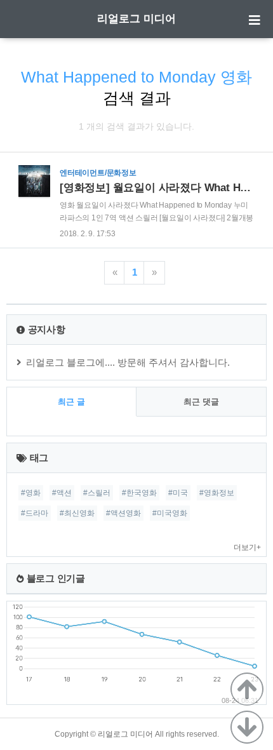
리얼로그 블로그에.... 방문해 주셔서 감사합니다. (128, 362)
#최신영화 (77, 513)
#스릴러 (96, 492)
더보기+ (247, 547)
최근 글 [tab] (71, 401)
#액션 (62, 492)
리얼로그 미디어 (136, 19)
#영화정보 (216, 492)
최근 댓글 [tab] (201, 401)
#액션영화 (123, 513)
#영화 (31, 492)
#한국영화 (139, 492)
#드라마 (34, 513)
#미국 (178, 492)
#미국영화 (169, 513)
